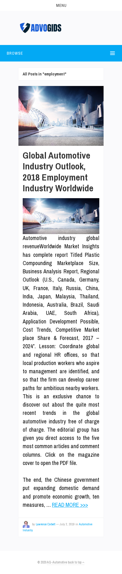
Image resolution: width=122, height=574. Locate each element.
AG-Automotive (57, 562)
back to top (75, 562)
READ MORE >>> (70, 505)
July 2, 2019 (67, 524)
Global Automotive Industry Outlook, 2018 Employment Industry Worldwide (58, 171)
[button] (61, 5)
